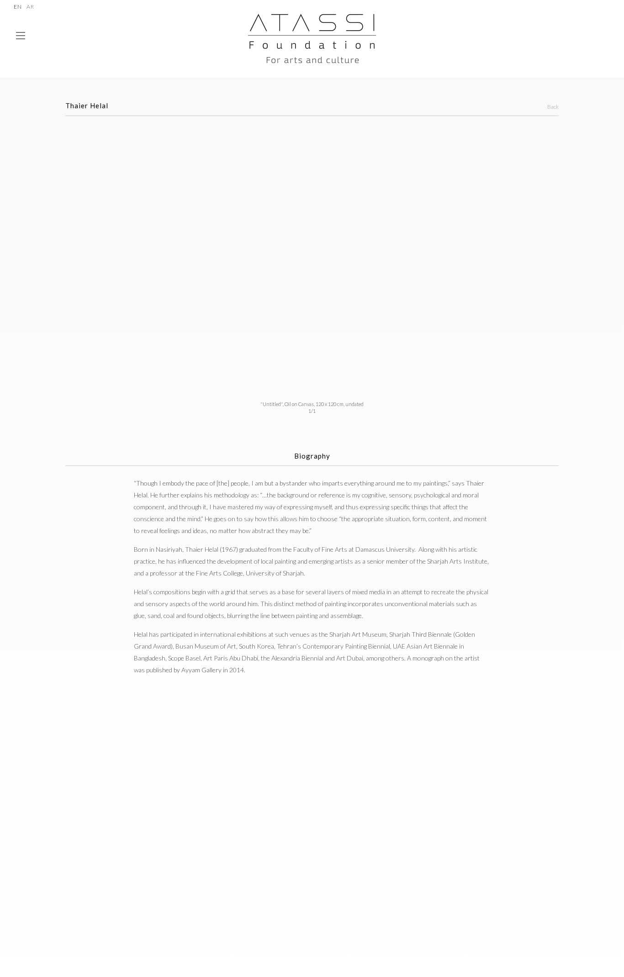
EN (18, 7)
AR (30, 7)
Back (553, 107)
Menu (20, 39)
